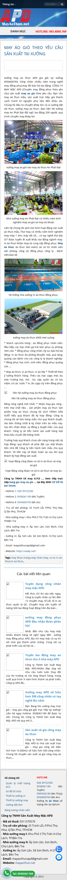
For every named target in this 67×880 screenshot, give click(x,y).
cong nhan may (39, 557)
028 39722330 (25, 491)
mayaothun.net (25, 863)
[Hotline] (6, 873)
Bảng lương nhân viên (17, 810)
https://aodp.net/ (26, 551)
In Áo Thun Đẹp (15, 19)
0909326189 (44, 793)
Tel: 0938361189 (23, 873)
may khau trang (21, 557)
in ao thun (17, 561)
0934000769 (24, 502)
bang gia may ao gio (21, 482)
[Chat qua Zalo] (59, 849)
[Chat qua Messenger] (59, 857)
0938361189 (24, 496)
